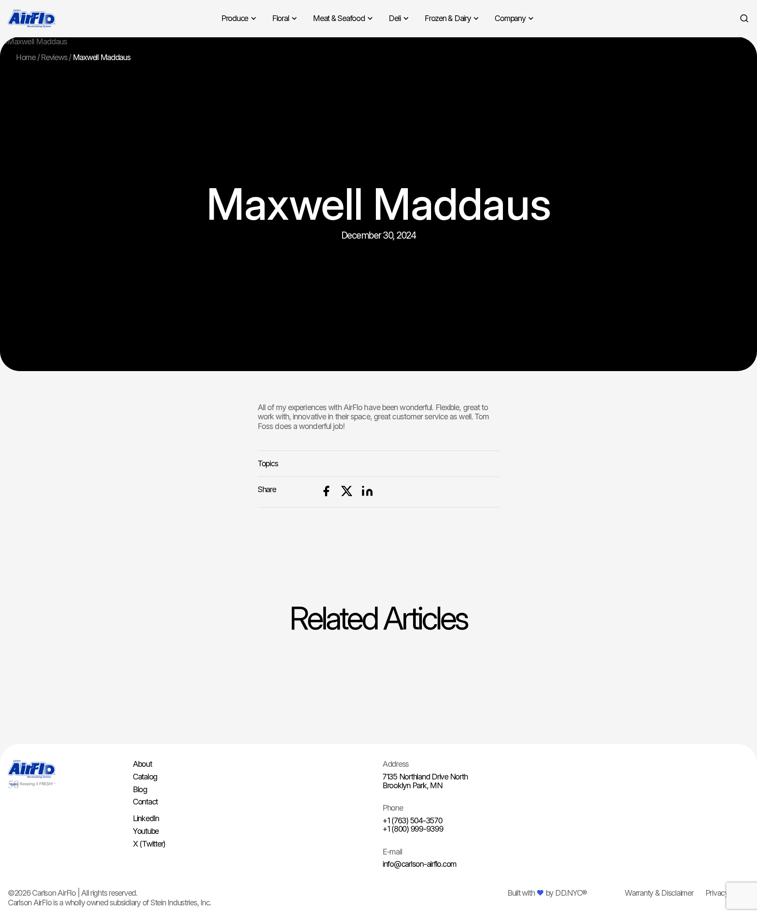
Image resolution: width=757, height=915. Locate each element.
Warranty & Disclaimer (659, 892)
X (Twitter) (149, 843)
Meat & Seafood (338, 18)
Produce (234, 18)
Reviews (54, 57)
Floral (280, 18)
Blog (140, 789)
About (142, 763)
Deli (394, 18)
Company (510, 18)
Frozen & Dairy (447, 18)
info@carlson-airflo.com (419, 864)
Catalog (145, 776)
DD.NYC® (571, 892)
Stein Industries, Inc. (180, 902)
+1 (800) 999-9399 (412, 828)
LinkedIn (146, 818)
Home (25, 57)
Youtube (146, 831)
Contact (145, 801)
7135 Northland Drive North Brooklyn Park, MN (424, 781)
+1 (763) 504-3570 (412, 820)
